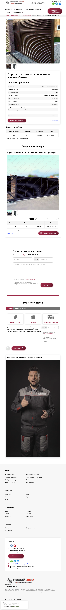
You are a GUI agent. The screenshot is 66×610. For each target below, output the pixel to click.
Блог (6, 511)
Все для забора (30, 482)
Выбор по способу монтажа (13, 480)
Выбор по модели (10, 474)
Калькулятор (18, 9)
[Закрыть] (26, 602)
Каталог (7, 9)
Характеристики (40, 218)
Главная (7, 15)
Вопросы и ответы (31, 528)
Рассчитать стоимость (16, 120)
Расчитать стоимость (50, 233)
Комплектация (50, 218)
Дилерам (7, 497)
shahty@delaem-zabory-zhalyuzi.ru (21, 564)
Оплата (28, 494)
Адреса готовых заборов (33, 9)
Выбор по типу (30, 480)
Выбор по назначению (32, 474)
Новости (28, 511)
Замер (7, 499)
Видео (7, 513)
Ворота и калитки (15, 15)
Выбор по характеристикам (34, 477)
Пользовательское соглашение (14, 603)
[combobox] (36, 259)
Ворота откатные (26, 15)
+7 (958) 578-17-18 (56, 1)
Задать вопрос (54, 120)
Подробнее (15, 606)
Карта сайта (29, 516)
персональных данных (31, 279)
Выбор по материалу (11, 477)
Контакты (8, 516)
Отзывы (7, 12)
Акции (7, 528)
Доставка (8, 494)
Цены (32, 218)
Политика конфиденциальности (14, 601)
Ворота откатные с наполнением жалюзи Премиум (31, 152)
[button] (7, 146)
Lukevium (18, 599)
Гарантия (28, 497)
